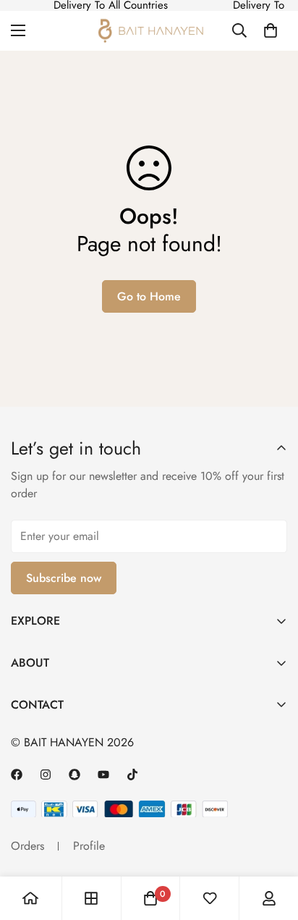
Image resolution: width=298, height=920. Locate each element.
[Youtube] (103, 774)
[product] (30, 898)
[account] (269, 898)
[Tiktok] (132, 774)
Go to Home (149, 296)
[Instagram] (45, 774)
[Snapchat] (74, 774)
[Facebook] (16, 774)
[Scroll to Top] (271, 815)
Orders (27, 845)
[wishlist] (210, 898)
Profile (89, 845)
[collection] (91, 898)
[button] (270, 30)
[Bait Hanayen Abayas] (149, 31)
